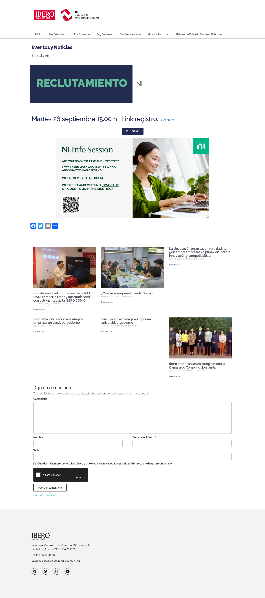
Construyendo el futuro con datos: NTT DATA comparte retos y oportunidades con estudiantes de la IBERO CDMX (61, 296)
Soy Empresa (104, 34)
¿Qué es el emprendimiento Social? (127, 293)
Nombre (39, 437)
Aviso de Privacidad (44, 495)
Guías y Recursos (158, 34)
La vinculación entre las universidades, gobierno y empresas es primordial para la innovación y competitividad (199, 252)
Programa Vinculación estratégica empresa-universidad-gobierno (58, 321)
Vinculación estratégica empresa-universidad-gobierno (126, 321)
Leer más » (39, 309)
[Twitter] (46, 571)
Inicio (38, 34)
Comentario (41, 399)
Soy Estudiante (57, 34)
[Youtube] (68, 571)
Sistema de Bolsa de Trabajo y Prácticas (199, 34)
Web (36, 450)
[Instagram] (57, 571)
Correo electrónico (144, 437)
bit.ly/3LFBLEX (167, 120)
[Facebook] (35, 571)
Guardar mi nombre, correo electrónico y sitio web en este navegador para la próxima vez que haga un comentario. (104, 463)
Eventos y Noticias (130, 34)
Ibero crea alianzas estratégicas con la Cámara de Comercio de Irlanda (197, 365)
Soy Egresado (81, 34)
